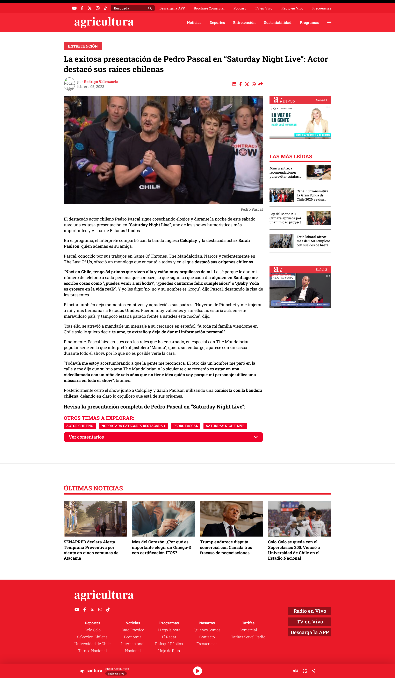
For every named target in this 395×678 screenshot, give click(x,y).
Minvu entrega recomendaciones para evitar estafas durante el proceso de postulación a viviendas (286, 172)
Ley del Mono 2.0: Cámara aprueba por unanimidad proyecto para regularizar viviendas (286, 218)
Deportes (217, 22)
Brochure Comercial (209, 8)
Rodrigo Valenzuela (101, 81)
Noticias (194, 22)
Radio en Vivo (292, 8)
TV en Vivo (263, 8)
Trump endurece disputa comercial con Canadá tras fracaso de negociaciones (226, 547)
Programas (309, 22)
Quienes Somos (207, 629)
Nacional (133, 650)
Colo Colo (93, 629)
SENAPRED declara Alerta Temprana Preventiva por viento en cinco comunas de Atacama (91, 550)
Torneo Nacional (92, 650)
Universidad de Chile (92, 643)
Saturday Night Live (225, 426)
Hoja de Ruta (169, 650)
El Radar (169, 636)
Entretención (244, 22)
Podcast (240, 8)
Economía (133, 636)
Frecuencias (321, 8)
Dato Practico (133, 629)
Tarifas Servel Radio (248, 636)
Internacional (132, 643)
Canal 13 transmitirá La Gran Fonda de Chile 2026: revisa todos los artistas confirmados (312, 195)
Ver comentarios (86, 437)
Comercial (248, 629)
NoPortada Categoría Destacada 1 (133, 426)
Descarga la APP (172, 8)
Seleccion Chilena (92, 636)
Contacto (207, 636)
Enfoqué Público (169, 643)
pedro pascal (185, 426)
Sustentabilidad (278, 22)
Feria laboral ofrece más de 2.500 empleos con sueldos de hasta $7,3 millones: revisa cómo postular (313, 241)
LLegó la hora (169, 629)
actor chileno (79, 426)
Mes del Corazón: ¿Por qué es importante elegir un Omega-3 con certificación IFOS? (161, 547)
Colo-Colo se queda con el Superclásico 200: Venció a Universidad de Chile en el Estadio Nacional (294, 550)
